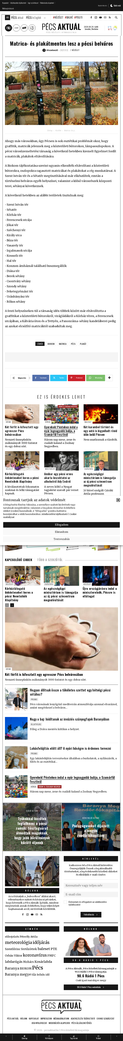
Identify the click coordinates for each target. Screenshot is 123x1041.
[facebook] (91, 17)
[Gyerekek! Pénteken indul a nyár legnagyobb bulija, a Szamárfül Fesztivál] (61, 414)
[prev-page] (7, 605)
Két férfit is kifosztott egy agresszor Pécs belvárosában (21, 431)
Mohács (28, 962)
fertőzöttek (29, 949)
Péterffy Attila (28, 936)
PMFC (51, 955)
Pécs (73, 343)
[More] (109, 378)
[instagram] (96, 17)
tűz (34, 974)
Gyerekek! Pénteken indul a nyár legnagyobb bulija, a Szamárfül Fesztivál (61, 431)
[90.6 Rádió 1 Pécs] (91, 955)
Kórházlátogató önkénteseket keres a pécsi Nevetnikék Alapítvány (22, 477)
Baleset (88, 422)
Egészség (89, 469)
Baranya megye (18, 974)
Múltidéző (50, 469)
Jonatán (88, 29)
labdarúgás (13, 962)
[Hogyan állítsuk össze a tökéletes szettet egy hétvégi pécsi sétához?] (16, 699)
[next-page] (12, 605)
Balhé (69, 17)
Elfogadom (61, 524)
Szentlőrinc (12, 949)
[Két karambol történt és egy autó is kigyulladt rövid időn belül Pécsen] (101, 414)
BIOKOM (51, 343)
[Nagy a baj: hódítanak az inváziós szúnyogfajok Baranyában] (16, 728)
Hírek (47, 422)
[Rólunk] (32, 871)
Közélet (59, 17)
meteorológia (18, 942)
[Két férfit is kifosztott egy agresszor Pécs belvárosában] (22, 414)
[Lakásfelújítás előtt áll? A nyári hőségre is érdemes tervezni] (16, 757)
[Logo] (61, 1007)
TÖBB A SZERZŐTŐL (50, 560)
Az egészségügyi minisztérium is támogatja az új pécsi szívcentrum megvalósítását (100, 479)
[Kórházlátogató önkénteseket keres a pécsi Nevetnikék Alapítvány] (22, 461)
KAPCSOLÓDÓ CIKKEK (18, 560)
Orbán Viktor (13, 955)
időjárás (41, 942)
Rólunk (32, 890)
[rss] (109, 17)
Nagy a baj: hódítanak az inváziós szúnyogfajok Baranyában (69, 719)
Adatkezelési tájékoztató (54, 514)
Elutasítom (61, 531)
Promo (34, 699)
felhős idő (43, 974)
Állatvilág (36, 724)
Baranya (12, 968)
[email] (105, 17)
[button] (118, 500)
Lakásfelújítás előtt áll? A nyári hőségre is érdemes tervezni (70, 748)
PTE (54, 949)
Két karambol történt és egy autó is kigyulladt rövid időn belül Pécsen (100, 431)
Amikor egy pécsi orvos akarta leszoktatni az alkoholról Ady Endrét (58, 477)
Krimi (8, 422)
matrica (62, 343)
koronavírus (35, 955)
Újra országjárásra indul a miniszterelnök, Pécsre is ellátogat (100, 592)
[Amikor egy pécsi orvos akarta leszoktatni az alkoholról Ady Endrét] (61, 461)
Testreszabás (61, 539)
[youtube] (100, 17)
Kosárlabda (43, 962)
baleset (44, 949)
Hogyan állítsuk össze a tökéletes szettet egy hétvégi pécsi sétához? (70, 692)
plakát (83, 343)
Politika (80, 17)
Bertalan (95, 29)
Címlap (49, 130)
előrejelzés (12, 936)
